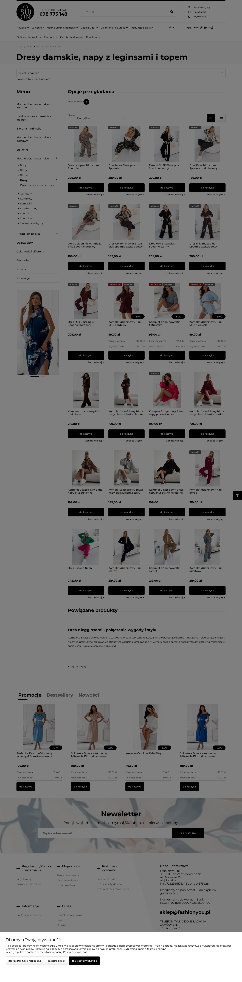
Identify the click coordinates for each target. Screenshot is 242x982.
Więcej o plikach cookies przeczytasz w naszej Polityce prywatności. (48, 952)
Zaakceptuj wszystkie (84, 960)
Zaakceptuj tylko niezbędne (25, 960)
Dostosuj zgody (56, 960)
